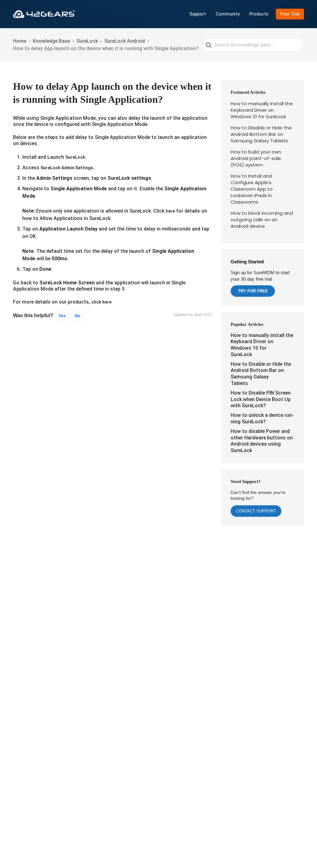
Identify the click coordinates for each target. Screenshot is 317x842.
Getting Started (247, 261)
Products (259, 14)
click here (101, 302)
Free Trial (289, 14)
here (170, 211)
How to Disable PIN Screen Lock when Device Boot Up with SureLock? (261, 399)
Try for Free (253, 291)
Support (197, 14)
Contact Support (256, 511)
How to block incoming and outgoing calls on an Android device (262, 219)
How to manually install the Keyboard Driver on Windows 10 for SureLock (262, 110)
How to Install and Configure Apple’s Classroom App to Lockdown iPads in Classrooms (252, 189)
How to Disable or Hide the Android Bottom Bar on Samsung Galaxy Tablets (261, 134)
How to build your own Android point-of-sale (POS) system (256, 158)
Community (228, 14)
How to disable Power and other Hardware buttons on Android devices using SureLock (262, 440)
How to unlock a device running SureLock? (262, 418)
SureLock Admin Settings (67, 167)
